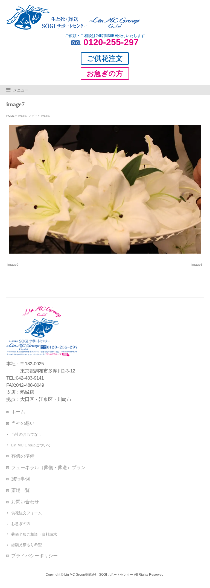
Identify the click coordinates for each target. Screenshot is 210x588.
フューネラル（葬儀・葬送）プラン (48, 467)
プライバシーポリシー (34, 555)
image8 (197, 264)
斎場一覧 (20, 490)
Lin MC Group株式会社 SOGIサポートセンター (98, 574)
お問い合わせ (25, 501)
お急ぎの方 (20, 523)
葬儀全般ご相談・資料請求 (34, 534)
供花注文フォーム (26, 513)
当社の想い (22, 423)
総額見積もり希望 (26, 545)
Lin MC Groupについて (31, 445)
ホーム (18, 411)
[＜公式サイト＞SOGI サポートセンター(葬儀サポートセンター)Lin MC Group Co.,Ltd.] (73, 23)
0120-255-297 (111, 42)
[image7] (105, 189)
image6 (13, 264)
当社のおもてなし (26, 434)
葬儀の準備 (22, 456)
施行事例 (20, 478)
